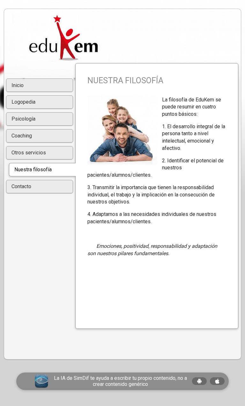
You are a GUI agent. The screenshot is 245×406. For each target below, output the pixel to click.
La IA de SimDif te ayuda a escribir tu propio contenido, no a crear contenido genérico (120, 381)
